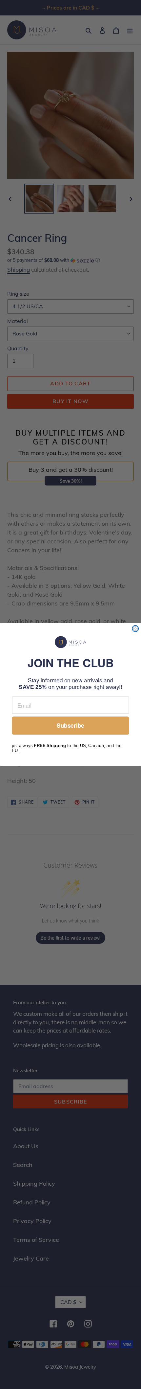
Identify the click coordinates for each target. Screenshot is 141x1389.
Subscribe (70, 725)
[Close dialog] (135, 629)
